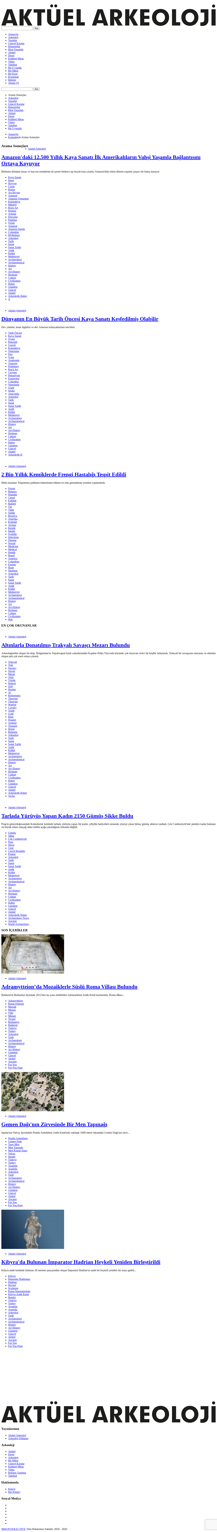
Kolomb (12, 137)
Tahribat (12, 64)
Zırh (10, 686)
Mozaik (12, 1006)
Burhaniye (13, 1022)
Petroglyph (14, 375)
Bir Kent (12, 73)
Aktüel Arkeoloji (37, 148)
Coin (10, 848)
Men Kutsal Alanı (17, 1150)
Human (12, 210)
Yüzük (11, 680)
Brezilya (12, 515)
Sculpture (13, 1288)
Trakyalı (12, 662)
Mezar (11, 674)
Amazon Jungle (16, 229)
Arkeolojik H (15, 454)
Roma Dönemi (16, 1003)
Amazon (12, 195)
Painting (12, 219)
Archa (11, 795)
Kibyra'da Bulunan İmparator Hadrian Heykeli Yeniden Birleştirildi (80, 1262)
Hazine (12, 689)
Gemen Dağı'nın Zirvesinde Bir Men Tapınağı (54, 1124)
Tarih (11, 241)
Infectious (13, 537)
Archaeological (16, 262)
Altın (11, 677)
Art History (14, 271)
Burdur (12, 1297)
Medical (12, 549)
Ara (36, 28)
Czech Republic (16, 851)
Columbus (13, 561)
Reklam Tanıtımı (17, 1472)
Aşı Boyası (14, 192)
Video (11, 61)
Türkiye (12, 1028)
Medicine (13, 546)
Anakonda (13, 360)
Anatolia (12, 1168)
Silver (11, 845)
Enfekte (12, 500)
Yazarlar (12, 40)
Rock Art (13, 207)
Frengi (11, 488)
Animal (12, 213)
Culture (12, 277)
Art (10, 268)
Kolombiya (14, 201)
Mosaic (12, 1009)
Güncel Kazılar (16, 43)
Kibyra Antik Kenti (18, 1294)
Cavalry (12, 707)
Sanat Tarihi (14, 247)
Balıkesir (13, 1025)
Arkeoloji (13, 37)
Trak (10, 665)
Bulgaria (12, 732)
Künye (11, 1489)
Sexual (11, 543)
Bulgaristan (14, 695)
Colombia (13, 232)
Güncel (12, 290)
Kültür (11, 253)
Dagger (12, 719)
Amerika (12, 518)
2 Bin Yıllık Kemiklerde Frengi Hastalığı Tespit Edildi (63, 474)
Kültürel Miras (16, 58)
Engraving (13, 378)
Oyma (11, 339)
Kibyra (12, 1276)
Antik (11, 250)
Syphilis (12, 534)
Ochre (11, 223)
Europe (12, 564)
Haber (11, 283)
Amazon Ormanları (18, 198)
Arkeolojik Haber (17, 296)
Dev (10, 354)
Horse (11, 729)
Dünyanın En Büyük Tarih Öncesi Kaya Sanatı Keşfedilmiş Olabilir (79, 319)
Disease (12, 540)
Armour (12, 722)
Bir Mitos (13, 70)
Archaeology (15, 259)
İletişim (12, 79)
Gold (11, 713)
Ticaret (11, 1019)
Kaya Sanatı (14, 177)
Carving (12, 372)
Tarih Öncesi (15, 332)
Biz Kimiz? (14, 1492)
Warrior (12, 704)
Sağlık (11, 512)
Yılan (11, 357)
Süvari (11, 671)
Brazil (11, 555)
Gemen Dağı (15, 1141)
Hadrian (12, 1282)
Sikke (11, 835)
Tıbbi (11, 509)
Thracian (13, 698)
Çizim (11, 186)
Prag (10, 841)
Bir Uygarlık (15, 67)
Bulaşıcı (12, 491)
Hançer (12, 683)
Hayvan (12, 183)
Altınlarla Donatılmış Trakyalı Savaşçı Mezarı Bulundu (65, 645)
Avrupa (12, 525)
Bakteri (12, 503)
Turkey (12, 1031)
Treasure (12, 725)
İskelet (11, 531)
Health (11, 552)
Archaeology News (18, 918)
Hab (10, 619)
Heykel (12, 1285)
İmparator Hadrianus (19, 1279)
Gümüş (12, 832)
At (9, 692)
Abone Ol (13, 83)
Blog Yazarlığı (15, 49)
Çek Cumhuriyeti (17, 838)
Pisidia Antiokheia (18, 1138)
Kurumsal (13, 76)
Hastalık (12, 494)
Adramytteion (15, 1000)
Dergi (11, 55)
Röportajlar (14, 46)
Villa (10, 1012)
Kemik (11, 528)
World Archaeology (18, 924)
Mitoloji (12, 204)
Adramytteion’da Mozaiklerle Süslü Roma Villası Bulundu (69, 987)
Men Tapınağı (15, 1147)
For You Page (15, 1067)
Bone (11, 567)
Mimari (12, 1016)
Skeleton (12, 570)
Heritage (12, 274)
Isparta (11, 1156)
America (12, 558)
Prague (12, 854)
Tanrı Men (13, 1144)
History (12, 265)
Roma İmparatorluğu (19, 1291)
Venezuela (13, 351)
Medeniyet (13, 256)
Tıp (10, 506)
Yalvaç (11, 1153)
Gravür (12, 345)
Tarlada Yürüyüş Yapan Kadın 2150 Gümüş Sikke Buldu (67, 816)
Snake (11, 390)
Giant (11, 387)
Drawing (13, 216)
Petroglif (12, 342)
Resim (11, 189)
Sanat (11, 244)
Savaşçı (12, 668)
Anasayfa (13, 34)
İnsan (11, 180)
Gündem (12, 286)
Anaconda (13, 393)
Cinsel (11, 497)
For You (12, 1064)
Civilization (14, 280)
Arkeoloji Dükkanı (18, 1438)
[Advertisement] (103, 1374)
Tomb (11, 710)
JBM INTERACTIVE (13, 1529)
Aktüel (11, 52)
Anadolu (12, 1165)
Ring (10, 716)
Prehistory (13, 366)
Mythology (14, 235)
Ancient (12, 921)
